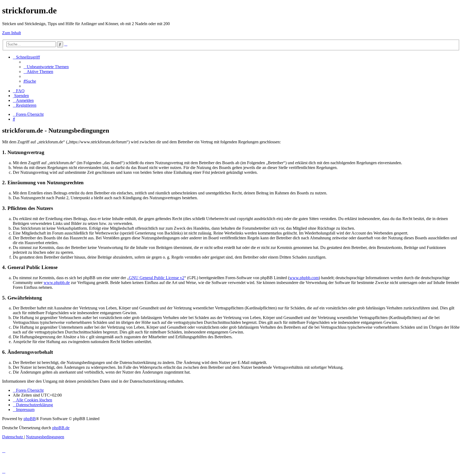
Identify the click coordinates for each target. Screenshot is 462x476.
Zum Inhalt (11, 32)
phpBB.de (61, 427)
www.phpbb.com (304, 277)
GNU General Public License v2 (156, 277)
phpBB (30, 418)
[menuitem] (46, 66)
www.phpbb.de (57, 282)
